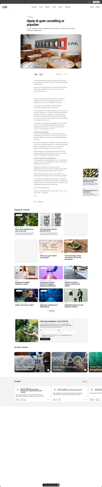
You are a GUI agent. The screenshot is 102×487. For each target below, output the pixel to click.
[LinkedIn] (59, 74)
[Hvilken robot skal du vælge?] (26, 297)
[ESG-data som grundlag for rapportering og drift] (91, 177)
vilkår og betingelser (65, 335)
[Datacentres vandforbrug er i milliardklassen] (51, 298)
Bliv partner (96, 1)
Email (59, 330)
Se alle (84, 381)
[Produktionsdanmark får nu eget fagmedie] (91, 192)
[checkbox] (40, 335)
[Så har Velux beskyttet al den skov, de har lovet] (26, 224)
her (44, 187)
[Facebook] (57, 74)
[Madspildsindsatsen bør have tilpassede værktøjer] (76, 298)
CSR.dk (41, 74)
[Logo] (5, 7)
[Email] (65, 74)
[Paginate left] (15, 362)
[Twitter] (62, 74)
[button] (99, 166)
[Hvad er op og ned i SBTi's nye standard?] (51, 248)
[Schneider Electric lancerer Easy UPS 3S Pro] (51, 224)
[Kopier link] (67, 74)
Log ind (89, 1)
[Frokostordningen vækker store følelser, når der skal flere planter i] (76, 249)
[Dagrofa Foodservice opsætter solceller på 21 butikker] (76, 276)
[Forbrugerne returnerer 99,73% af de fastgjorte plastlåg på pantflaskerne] (51, 276)
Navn (41, 330)
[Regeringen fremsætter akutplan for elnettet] (26, 275)
